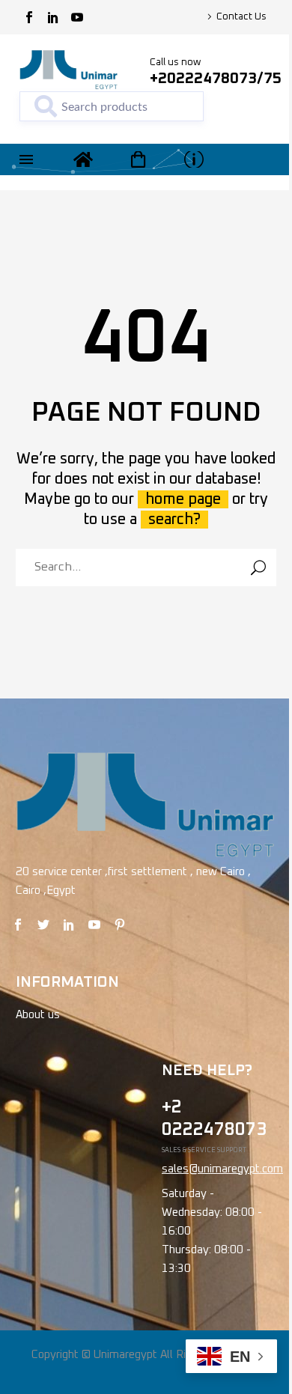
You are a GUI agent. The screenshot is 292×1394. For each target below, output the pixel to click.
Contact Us (241, 17)
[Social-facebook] (29, 17)
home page (183, 499)
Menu (26, 159)
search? (174, 519)
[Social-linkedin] (53, 17)
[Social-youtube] (77, 17)
